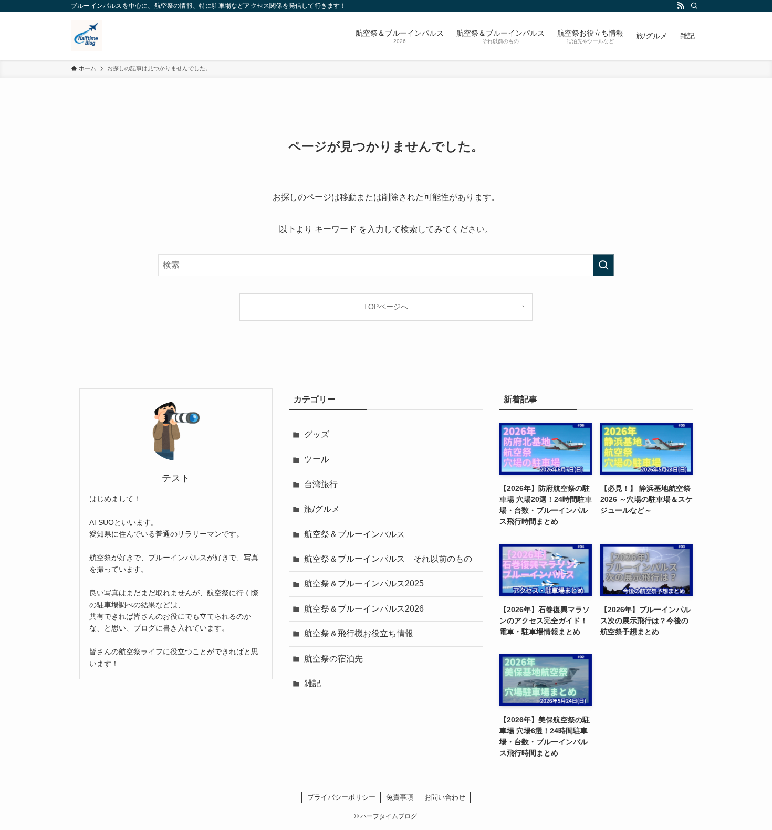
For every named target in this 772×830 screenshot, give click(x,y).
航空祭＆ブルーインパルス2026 (364, 608)
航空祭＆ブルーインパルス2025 (364, 583)
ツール (316, 459)
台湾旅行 (321, 484)
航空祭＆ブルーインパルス (354, 534)
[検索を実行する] (603, 265)
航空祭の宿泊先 (333, 658)
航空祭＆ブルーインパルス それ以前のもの (388, 558)
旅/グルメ (322, 509)
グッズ (316, 434)
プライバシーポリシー (341, 797)
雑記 (312, 683)
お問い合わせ (444, 797)
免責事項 (399, 797)
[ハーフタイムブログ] (86, 35)
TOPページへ (385, 306)
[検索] (694, 6)
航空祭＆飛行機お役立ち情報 (358, 633)
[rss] (680, 6)
